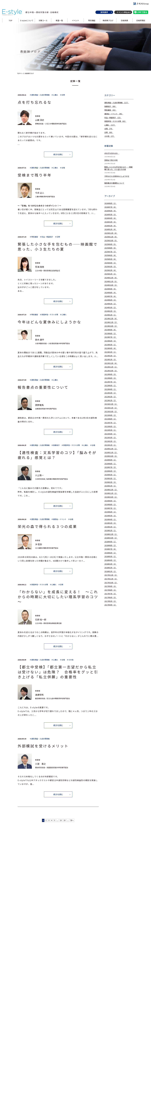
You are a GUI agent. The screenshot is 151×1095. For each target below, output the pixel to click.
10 (61, 820)
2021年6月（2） (110, 426)
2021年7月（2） (110, 423)
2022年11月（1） (111, 367)
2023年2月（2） (110, 356)
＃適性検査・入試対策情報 (40, 95)
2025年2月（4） (110, 270)
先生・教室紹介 (113, 118)
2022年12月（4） (111, 363)
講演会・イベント (113, 114)
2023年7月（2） (110, 337)
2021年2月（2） (110, 441)
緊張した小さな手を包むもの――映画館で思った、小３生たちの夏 (118, 168)
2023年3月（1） (110, 352)
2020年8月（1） (110, 464)
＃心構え (54, 95)
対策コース (43, 20)
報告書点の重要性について (114, 183)
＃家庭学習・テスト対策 (49, 314)
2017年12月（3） (111, 575)
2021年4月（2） (110, 434)
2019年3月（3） (110, 523)
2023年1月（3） (110, 359)
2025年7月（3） (110, 252)
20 (64, 820)
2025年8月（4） (110, 248)
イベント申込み (123, 12)
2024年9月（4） (110, 289)
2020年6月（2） (110, 471)
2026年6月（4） (110, 211)
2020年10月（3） (111, 456)
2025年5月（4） (110, 259)
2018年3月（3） (110, 564)
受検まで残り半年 (111, 160)
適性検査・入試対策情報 (116, 103)
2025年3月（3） (110, 266)
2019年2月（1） (110, 527)
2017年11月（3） (111, 579)
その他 (109, 136)
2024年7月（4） (110, 296)
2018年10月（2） (111, 538)
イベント (75, 20)
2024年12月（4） (111, 278)
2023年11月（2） (111, 322)
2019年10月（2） (111, 497)
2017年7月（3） (110, 594)
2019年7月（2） (110, 508)
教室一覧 (59, 20)
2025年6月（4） (110, 255)
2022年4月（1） (110, 389)
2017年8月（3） (110, 590)
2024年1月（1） (110, 315)
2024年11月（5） (111, 281)
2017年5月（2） (110, 601)
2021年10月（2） (111, 411)
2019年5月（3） (110, 516)
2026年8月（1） (110, 203)
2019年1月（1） (110, 530)
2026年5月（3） (110, 214)
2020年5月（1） (110, 475)
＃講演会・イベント (58, 519)
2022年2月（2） (110, 397)
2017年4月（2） (110, 605)
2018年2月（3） (110, 568)
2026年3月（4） (110, 222)
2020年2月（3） (110, 482)
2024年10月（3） (111, 285)
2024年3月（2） (110, 307)
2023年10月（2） (111, 326)
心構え (110, 125)
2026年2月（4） (110, 226)
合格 (108, 129)
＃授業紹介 (55, 445)
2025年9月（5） (110, 244)
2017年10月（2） (111, 583)
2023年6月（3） (110, 341)
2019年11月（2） (111, 493)
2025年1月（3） (110, 274)
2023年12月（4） (111, 318)
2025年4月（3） (110, 263)
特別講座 (91, 20)
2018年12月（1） (111, 534)
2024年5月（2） (110, 304)
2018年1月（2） (110, 571)
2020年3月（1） (110, 478)
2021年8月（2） (110, 419)
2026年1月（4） (110, 229)
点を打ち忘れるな (111, 153)
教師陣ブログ (108, 20)
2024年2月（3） (110, 311)
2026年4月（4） (110, 218)
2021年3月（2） (110, 437)
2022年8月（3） (110, 378)
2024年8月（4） (110, 292)
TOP (10, 20)
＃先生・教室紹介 (46, 237)
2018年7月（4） (110, 549)
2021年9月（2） (110, 415)
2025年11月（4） (111, 237)
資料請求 (104, 12)
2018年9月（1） (110, 542)
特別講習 (110, 110)
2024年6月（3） (110, 300)
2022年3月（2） (110, 393)
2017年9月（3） (110, 586)
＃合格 (62, 168)
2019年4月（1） (110, 519)
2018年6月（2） (110, 553)
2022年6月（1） (110, 385)
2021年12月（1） (111, 404)
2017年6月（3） (110, 597)
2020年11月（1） (111, 452)
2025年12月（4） (111, 233)
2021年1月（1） (110, 445)
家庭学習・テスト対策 (115, 121)
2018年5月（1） (110, 556)
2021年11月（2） (111, 408)
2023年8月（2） (110, 333)
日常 (108, 132)
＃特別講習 (34, 237)
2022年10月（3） (111, 371)
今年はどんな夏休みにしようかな (116, 176)
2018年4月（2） (110, 560)
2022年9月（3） (110, 374)
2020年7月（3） (110, 467)
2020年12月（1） (111, 449)
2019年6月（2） (110, 512)
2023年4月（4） (110, 348)
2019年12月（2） (111, 490)
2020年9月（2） (110, 460)
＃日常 (62, 95)
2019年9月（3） (110, 501)
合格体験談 (140, 20)
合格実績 (124, 20)
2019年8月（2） (110, 504)
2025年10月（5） (111, 240)
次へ (72, 820)
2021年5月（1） (110, 430)
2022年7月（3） (110, 382)
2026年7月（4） (110, 207)
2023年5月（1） (110, 345)
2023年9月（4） (110, 330)
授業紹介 (110, 106)
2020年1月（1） (110, 486)
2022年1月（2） (110, 400)
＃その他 (70, 660)
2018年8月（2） (110, 545)
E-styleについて (26, 20)
